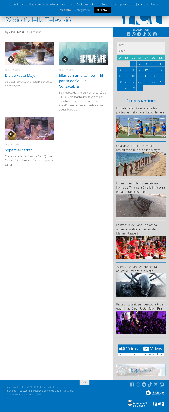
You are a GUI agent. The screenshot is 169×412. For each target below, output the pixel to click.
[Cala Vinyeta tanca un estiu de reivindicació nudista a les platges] (141, 164)
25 (153, 81)
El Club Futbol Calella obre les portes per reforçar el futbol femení (140, 110)
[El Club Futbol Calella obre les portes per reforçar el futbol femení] (141, 126)
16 (139, 75)
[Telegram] (139, 34)
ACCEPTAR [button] (102, 10)
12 (160, 69)
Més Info (65, 10)
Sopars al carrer (18, 149)
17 (146, 75)
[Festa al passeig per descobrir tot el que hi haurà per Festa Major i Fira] (141, 322)
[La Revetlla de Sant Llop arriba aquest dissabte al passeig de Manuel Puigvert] (141, 247)
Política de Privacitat (16, 390)
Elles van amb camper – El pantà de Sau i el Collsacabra (81, 81)
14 (126, 75)
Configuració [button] (82, 10)
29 (133, 88)
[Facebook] (128, 34)
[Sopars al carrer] (29, 128)
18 (153, 75)
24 (146, 81)
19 (160, 75)
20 (120, 81)
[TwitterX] (150, 34)
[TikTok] (144, 34)
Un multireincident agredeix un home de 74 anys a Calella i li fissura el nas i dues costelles (140, 187)
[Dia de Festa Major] (29, 53)
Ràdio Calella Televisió (38, 19)
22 (133, 81)
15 (133, 75)
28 (126, 88)
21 (126, 81)
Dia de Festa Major (21, 75)
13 (120, 75)
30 (139, 88)
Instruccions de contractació (45, 390)
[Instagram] (134, 34)
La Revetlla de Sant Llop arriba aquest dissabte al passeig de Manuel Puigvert (136, 229)
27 (120, 88)
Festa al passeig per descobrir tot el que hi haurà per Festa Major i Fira (140, 306)
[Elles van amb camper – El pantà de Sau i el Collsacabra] (83, 53)
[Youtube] (155, 34)
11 (153, 69)
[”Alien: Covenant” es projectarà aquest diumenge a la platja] (141, 285)
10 (146, 69)
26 (160, 81)
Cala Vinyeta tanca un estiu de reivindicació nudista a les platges (138, 148)
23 (139, 81)
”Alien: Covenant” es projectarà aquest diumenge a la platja (136, 269)
